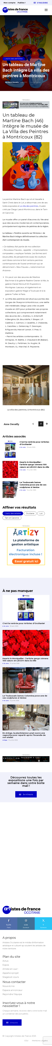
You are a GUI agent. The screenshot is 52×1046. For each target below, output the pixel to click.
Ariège (5, 740)
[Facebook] (40, 423)
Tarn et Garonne (12, 518)
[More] (46, 423)
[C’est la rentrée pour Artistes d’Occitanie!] (10, 449)
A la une (23, 447)
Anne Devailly (13, 82)
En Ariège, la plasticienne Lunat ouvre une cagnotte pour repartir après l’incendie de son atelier (24, 735)
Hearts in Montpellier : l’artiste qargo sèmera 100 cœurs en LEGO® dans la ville (34, 464)
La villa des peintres (28, 206)
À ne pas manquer (18, 590)
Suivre (26, 918)
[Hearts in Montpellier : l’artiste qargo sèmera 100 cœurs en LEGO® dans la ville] (10, 469)
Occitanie (30, 513)
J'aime (8, 918)
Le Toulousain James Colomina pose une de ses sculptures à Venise (33, 484)
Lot (41, 513)
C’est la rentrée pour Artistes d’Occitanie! (34, 443)
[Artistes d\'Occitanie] (16, 10)
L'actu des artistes (14, 59)
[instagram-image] (14, 821)
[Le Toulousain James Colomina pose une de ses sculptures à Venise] (10, 489)
